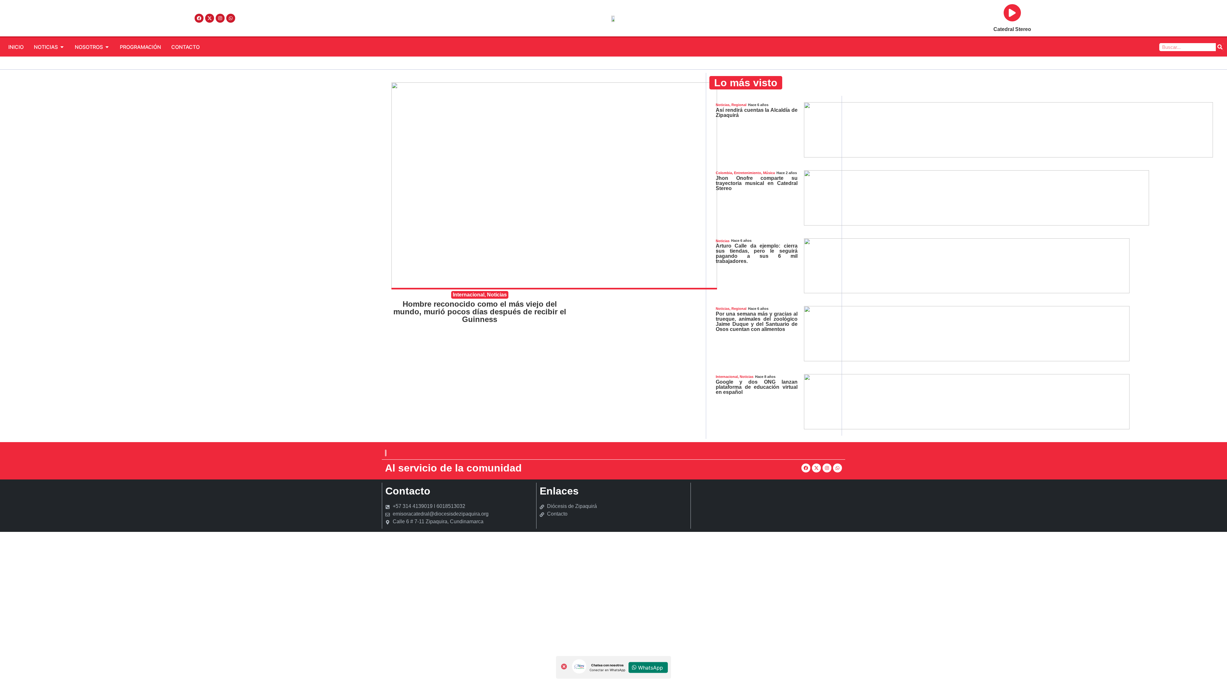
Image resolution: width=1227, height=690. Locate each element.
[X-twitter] (209, 18)
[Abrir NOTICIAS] (62, 47)
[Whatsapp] (230, 18)
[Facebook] (199, 18)
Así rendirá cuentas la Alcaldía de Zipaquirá (757, 112)
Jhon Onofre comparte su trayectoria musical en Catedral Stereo (757, 183)
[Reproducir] (1012, 12)
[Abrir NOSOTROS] (107, 47)
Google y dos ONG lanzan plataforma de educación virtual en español (757, 387)
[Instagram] (220, 18)
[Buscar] (1220, 47)
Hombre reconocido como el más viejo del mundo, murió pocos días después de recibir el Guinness (479, 312)
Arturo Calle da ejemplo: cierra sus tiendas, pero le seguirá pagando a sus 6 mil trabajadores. (757, 253)
